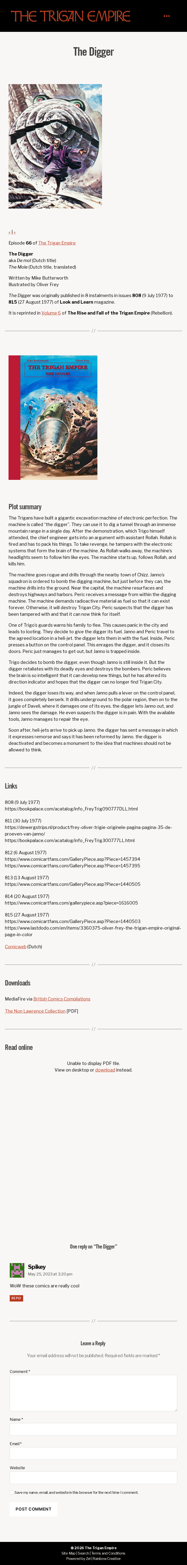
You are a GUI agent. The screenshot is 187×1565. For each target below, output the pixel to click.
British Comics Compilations (61, 999)
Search (83, 1553)
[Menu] (169, 16)
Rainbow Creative (107, 1558)
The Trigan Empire (57, 243)
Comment (20, 1372)
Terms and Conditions (108, 1553)
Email (16, 1444)
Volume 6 (51, 313)
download (105, 1070)
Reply (16, 1298)
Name (16, 1419)
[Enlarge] (91, 361)
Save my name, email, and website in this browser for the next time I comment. (76, 1492)
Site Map (69, 1553)
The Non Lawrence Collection (35, 1011)
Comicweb (15, 946)
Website (17, 1468)
